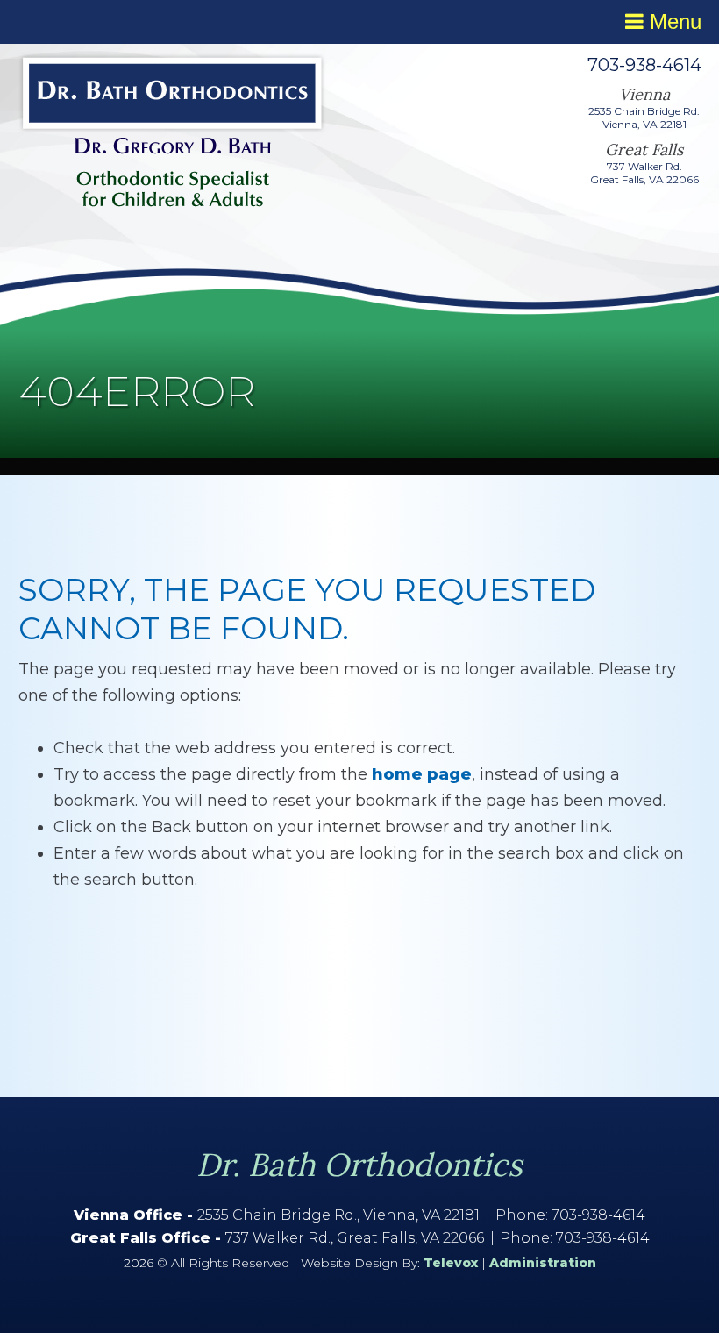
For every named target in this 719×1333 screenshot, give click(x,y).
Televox (451, 1263)
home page (422, 774)
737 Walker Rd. (644, 166)
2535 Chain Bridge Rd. (644, 111)
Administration (542, 1263)
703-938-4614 (644, 64)
